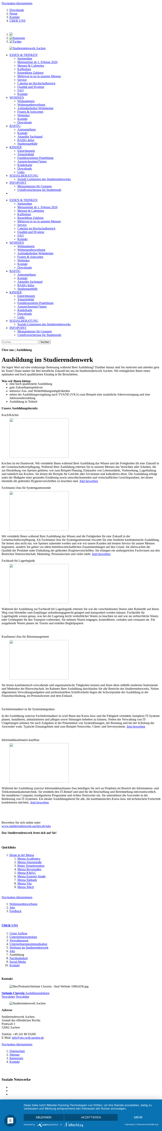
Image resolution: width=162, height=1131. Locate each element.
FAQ (20, 235)
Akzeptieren (91, 1117)
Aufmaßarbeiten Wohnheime (35, 253)
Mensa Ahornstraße (29, 862)
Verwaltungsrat (18, 940)
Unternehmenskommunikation (28, 944)
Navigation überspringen (17, 3)
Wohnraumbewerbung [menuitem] (31, 104)
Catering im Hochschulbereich (36, 228)
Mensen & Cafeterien (30, 210)
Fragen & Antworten (30, 256)
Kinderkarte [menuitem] (24, 165)
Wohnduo (23, 260)
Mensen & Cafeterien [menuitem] (30, 65)
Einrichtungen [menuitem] (26, 150)
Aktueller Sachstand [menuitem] (29, 136)
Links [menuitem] (20, 172)
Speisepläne (24, 203)
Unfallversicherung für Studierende (39, 335)
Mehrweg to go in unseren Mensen (39, 221)
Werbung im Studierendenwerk (28, 947)
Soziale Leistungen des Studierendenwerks (44, 324)
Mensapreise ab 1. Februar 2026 (37, 207)
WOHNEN (16, 97)
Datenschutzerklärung (147, 1124)
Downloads (16, 10)
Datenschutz (17, 1051)
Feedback (15, 911)
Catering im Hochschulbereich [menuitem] (36, 83)
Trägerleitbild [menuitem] (25, 154)
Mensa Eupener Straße (31, 876)
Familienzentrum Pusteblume (35, 303)
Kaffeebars (24, 214)
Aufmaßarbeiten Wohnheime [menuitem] (35, 108)
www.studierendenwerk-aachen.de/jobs (26, 826)
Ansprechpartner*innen (32, 306)
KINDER (15, 147)
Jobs (12, 907)
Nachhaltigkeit (18, 958)
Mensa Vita (24, 883)
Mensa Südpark (27, 880)
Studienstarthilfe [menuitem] (27, 143)
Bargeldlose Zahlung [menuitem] (30, 72)
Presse (13, 13)
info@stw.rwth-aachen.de (28, 1037)
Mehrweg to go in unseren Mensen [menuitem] (39, 76)
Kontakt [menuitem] (22, 94)
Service (22, 225)
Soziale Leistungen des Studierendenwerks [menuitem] (44, 179)
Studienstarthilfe (27, 288)
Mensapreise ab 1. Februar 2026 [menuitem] (37, 62)
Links (20, 317)
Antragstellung (26, 274)
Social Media (17, 961)
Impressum (16, 1058)
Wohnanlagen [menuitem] (26, 101)
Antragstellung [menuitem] (26, 129)
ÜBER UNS (17, 20)
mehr (138, 1117)
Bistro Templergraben (30, 865)
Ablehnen (43, 1117)
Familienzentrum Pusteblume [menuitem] (35, 158)
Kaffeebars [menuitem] (24, 69)
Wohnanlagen (26, 246)
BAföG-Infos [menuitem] (25, 140)
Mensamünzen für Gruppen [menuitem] (34, 186)
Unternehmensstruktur (23, 937)
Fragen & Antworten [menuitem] (30, 111)
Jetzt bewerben (88, 481)
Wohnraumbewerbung (31, 249)
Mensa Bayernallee (29, 869)
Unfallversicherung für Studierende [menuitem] (39, 189)
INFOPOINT (17, 182)
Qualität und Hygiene (30, 232)
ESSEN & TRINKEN (23, 55)
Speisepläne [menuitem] (24, 58)
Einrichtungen (26, 296)
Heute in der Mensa (21, 855)
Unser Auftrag (18, 933)
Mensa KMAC (26, 872)
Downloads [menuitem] (24, 122)
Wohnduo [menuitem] (23, 115)
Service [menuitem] (22, 79)
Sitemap (14, 1054)
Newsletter (8, 996)
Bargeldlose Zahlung (30, 217)
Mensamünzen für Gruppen (34, 331)
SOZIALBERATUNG (23, 175)
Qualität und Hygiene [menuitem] (30, 87)
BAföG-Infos (25, 285)
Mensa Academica (28, 858)
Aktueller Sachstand (29, 281)
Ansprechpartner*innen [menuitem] (32, 161)
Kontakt (14, 17)
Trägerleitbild (25, 299)
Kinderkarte (24, 310)
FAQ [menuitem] (20, 90)
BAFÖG (15, 126)
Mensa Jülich (25, 887)
